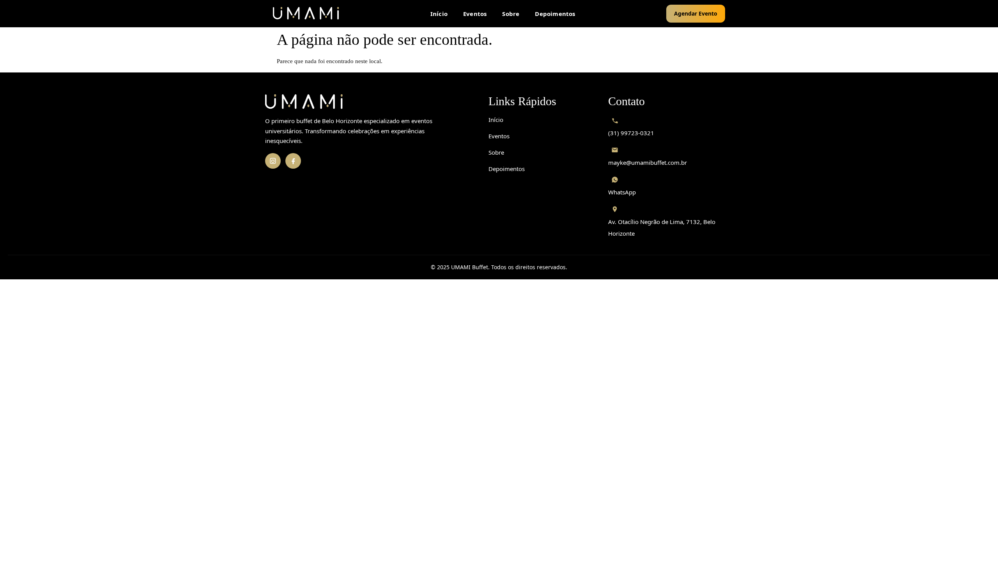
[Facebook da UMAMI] (293, 161)
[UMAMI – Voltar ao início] (369, 102)
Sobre (510, 14)
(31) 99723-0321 (631, 133)
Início (439, 14)
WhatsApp (622, 192)
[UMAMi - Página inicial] (306, 13)
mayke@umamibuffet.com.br (647, 162)
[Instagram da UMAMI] (273, 161)
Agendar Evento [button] (695, 13)
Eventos (475, 14)
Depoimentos (555, 14)
